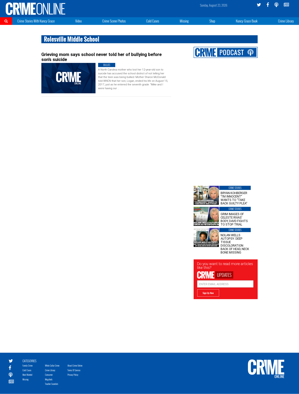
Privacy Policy (72, 374)
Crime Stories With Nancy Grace (36, 21)
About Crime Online (74, 365)
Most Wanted (27, 374)
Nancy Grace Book (246, 21)
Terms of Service (73, 370)
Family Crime (27, 365)
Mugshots (48, 379)
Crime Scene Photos (114, 21)
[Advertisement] (226, 323)
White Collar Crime (52, 365)
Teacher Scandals (51, 384)
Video (78, 21)
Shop (212, 21)
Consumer (49, 374)
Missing (184, 21)
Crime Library (286, 21)
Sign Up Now (208, 293)
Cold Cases (152, 21)
